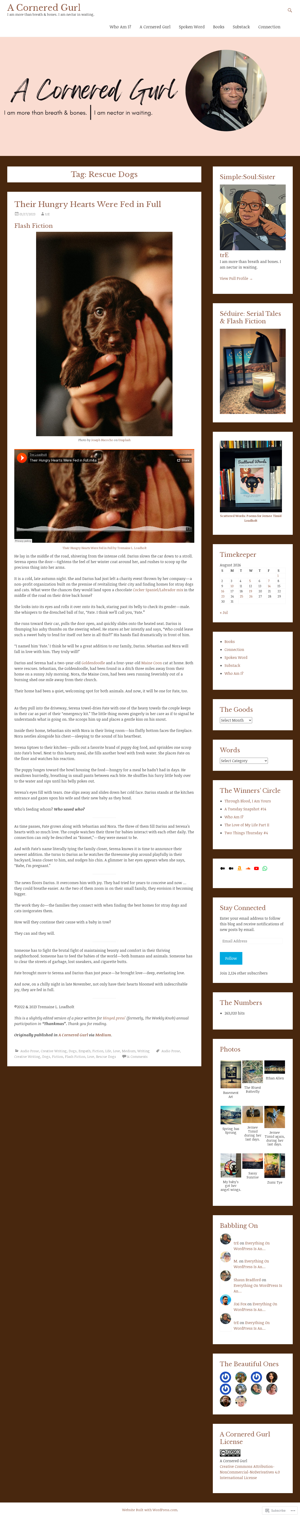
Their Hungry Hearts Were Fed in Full (87, 204)
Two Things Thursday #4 (246, 832)
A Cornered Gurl (44, 8)
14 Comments (137, 1056)
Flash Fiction (75, 1056)
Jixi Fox (240, 1304)
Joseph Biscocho (102, 440)
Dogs (73, 1051)
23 (223, 596)
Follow (231, 958)
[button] (231, 1079)
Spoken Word (192, 27)
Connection (269, 27)
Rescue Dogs (106, 1056)
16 (222, 591)
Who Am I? (120, 27)
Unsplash (124, 440)
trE (47, 214)
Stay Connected (243, 908)
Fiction (97, 1051)
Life (108, 1051)
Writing (143, 1051)
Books (218, 27)
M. (236, 1261)
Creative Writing (54, 1051)
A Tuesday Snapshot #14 (245, 809)
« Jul (224, 612)
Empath (84, 1051)
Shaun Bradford (247, 1279)
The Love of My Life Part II (247, 824)
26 (251, 596)
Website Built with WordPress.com (149, 1510)
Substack (241, 27)
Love (116, 1051)
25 (241, 596)
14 (269, 586)
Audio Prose (29, 1051)
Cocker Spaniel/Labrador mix (158, 589)
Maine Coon (152, 662)
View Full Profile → (236, 278)
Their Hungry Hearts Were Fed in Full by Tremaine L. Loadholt (104, 548)
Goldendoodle (93, 662)
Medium (103, 1034)
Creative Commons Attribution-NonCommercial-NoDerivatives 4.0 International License (250, 1472)
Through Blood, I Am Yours (248, 801)
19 (250, 591)
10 (232, 586)
